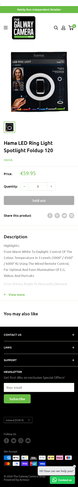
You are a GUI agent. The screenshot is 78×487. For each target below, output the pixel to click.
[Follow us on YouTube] (28, 440)
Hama (8, 160)
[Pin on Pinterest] (57, 215)
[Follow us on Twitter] (13, 440)
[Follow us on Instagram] (20, 440)
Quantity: (11, 186)
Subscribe (17, 399)
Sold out (39, 200)
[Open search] (56, 28)
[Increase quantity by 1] (51, 186)
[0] (71, 28)
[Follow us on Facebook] (6, 440)
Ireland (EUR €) (15, 420)
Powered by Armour (17, 479)
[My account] (63, 28)
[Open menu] (6, 27)
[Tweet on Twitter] (64, 215)
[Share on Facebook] (50, 215)
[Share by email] (71, 215)
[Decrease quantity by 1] (24, 186)
